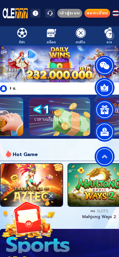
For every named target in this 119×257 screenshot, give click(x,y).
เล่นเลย (31, 185)
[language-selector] (115, 13)
